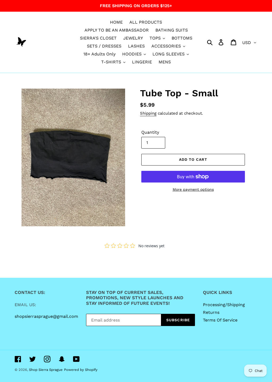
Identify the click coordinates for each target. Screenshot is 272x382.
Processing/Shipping (224, 304)
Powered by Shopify (80, 370)
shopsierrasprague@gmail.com (46, 316)
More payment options (193, 189)
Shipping (148, 113)
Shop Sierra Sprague (46, 370)
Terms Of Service (220, 320)
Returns (211, 312)
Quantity (150, 132)
